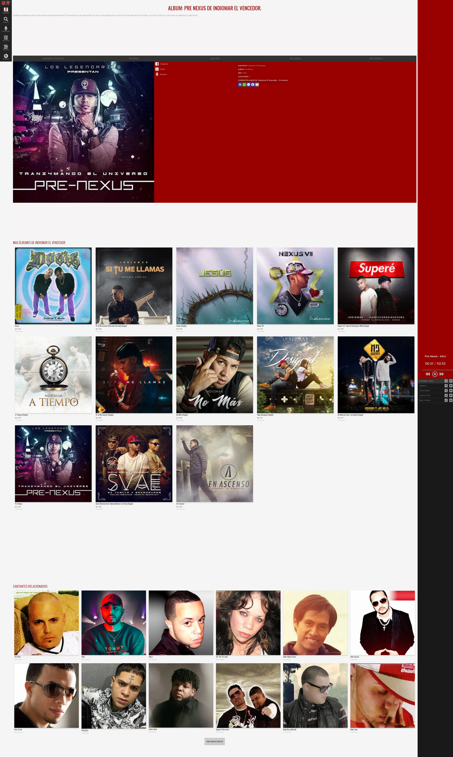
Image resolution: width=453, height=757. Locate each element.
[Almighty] (114, 696)
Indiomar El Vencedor (257, 65)
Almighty (85, 730)
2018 (342, 329)
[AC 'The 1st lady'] (248, 623)
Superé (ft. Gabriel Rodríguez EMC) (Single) (353, 325)
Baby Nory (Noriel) (289, 729)
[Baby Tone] (382, 695)
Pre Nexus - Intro (426, 381)
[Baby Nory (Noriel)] (315, 695)
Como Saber (424, 390)
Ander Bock (153, 729)
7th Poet (17, 656)
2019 (100, 329)
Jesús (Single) (181, 325)
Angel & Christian (222, 729)
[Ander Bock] (181, 695)
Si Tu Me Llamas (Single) (104, 414)
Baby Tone (353, 729)
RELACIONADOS (376, 58)
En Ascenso (180, 503)
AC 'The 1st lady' (222, 656)
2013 (180, 507)
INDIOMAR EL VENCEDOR (53, 58)
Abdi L (151, 656)
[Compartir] (446, 381)
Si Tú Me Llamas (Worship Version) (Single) (111, 325)
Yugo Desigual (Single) (265, 414)
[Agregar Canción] (450, 381)
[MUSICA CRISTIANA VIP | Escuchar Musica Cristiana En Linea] (6, 1)
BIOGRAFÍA (133, 58)
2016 (244, 73)
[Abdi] (114, 623)
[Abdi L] (181, 623)
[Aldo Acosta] (382, 623)
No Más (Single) (182, 414)
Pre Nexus (18, 503)
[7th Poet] (46, 623)
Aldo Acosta (354, 656)
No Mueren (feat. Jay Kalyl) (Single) (350, 414)
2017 (261, 418)
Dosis (17, 325)
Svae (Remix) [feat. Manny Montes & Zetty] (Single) (114, 503)
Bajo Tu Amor (425, 400)
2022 (19, 329)
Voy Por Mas (424, 395)
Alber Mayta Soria (289, 656)
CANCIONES (215, 58)
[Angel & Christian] (248, 695)
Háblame (423, 386)
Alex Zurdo (18, 729)
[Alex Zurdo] (46, 695)
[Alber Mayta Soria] (315, 623)
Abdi (83, 656)
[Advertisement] (214, 37)
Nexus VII (260, 325)
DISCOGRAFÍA (295, 58)
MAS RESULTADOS (215, 741)
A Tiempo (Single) (21, 414)
